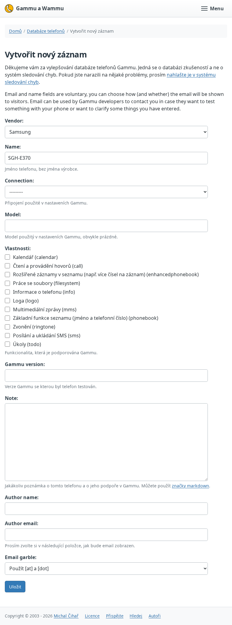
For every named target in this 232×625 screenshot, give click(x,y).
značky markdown (190, 486)
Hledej (136, 616)
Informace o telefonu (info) (43, 292)
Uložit (15, 587)
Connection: (19, 180)
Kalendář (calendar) (35, 257)
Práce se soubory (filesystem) (46, 283)
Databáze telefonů (46, 31)
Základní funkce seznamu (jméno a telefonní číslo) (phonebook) (85, 318)
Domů (15, 31)
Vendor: (14, 120)
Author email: (21, 523)
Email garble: (21, 557)
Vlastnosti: (18, 248)
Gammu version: (25, 364)
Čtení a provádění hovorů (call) (47, 266)
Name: (13, 146)
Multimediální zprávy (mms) (44, 309)
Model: (13, 214)
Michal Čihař (66, 616)
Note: (11, 398)
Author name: (22, 497)
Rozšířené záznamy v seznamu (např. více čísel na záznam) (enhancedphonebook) (105, 274)
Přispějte (115, 616)
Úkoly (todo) (26, 344)
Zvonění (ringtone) (33, 326)
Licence (92, 616)
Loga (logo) (25, 300)
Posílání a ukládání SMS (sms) (46, 335)
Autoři (155, 616)
